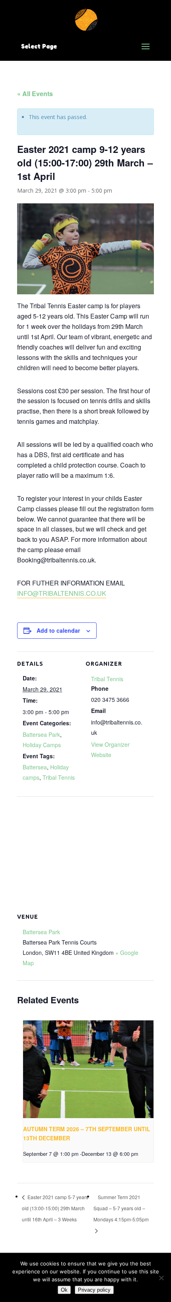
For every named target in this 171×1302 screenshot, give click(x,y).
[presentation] (88, 1069)
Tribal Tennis (59, 777)
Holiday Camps (42, 745)
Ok (64, 1290)
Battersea (35, 767)
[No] (161, 1278)
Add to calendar (58, 630)
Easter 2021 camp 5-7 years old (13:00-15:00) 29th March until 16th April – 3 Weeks (55, 1208)
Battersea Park (41, 734)
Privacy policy (94, 1290)
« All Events (35, 93)
